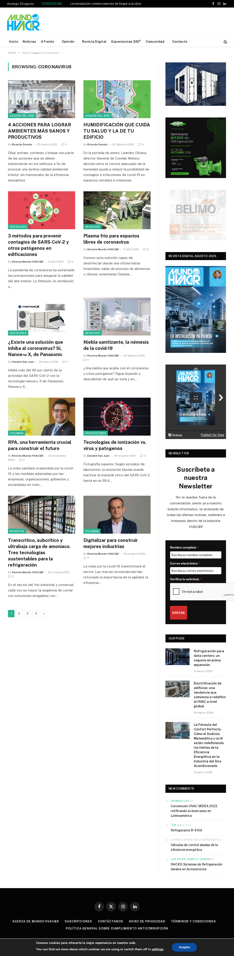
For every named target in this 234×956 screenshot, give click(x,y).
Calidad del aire (22, 115)
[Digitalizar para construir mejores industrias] (117, 514)
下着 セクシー (179, 825)
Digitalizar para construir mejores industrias (110, 543)
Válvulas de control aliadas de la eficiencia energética (194, 847)
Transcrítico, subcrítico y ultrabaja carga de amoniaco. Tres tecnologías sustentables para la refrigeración (39, 553)
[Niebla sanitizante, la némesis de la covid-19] (117, 316)
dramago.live (180, 800)
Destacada (18, 226)
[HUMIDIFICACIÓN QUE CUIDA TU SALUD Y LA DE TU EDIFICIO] (117, 99)
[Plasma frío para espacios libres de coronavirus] (117, 210)
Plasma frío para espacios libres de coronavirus (111, 239)
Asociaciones (95, 433)
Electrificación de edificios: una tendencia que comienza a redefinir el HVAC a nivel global (210, 695)
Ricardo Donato (22, 144)
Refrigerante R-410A (186, 830)
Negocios (92, 226)
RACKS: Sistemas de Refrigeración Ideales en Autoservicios (196, 867)
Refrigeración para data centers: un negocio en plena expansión (209, 658)
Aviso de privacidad (147, 921)
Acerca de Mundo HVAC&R (35, 921)
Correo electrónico (185, 563)
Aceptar (184, 947)
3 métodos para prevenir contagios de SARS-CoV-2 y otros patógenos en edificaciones (38, 245)
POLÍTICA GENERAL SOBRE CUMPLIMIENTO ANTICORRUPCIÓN (117, 928)
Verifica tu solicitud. (186, 579)
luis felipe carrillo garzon (190, 859)
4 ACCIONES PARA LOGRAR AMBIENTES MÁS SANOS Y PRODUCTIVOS (39, 131)
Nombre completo (184, 547)
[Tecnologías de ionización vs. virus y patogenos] (117, 416)
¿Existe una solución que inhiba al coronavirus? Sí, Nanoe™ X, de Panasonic (35, 348)
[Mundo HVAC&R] (24, 22)
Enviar (178, 613)
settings (157, 949)
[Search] (225, 41)
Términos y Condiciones (193, 921)
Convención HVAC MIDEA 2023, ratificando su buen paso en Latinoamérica (194, 811)
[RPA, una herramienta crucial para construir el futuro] (41, 416)
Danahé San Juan (23, 361)
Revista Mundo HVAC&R (27, 261)
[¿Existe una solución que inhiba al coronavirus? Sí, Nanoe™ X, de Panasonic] (41, 316)
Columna (16, 433)
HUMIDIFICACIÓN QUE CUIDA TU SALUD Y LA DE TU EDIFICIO (116, 131)
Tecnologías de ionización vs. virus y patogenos (114, 445)
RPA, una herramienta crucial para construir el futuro (39, 445)
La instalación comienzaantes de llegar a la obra (105, 3)
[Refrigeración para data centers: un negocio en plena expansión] (177, 656)
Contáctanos (110, 921)
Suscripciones (78, 921)
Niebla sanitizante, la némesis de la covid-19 (116, 345)
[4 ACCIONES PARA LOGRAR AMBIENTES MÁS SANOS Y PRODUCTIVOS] (41, 99)
